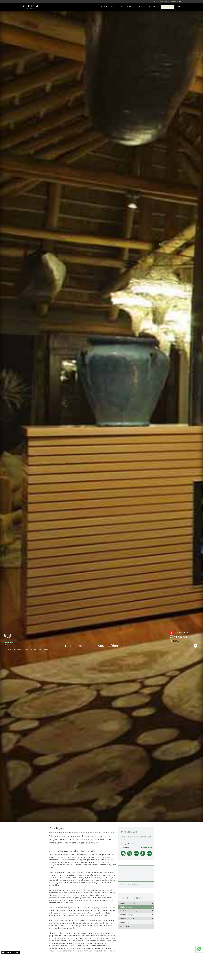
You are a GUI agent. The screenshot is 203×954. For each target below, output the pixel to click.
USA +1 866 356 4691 (176, 1)
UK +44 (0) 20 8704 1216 (163, 1)
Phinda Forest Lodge (136, 903)
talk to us (168, 7)
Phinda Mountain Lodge (136, 911)
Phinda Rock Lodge (136, 922)
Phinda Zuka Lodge (136, 918)
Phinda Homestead (136, 907)
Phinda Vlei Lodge (136, 915)
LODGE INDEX (125, 926)
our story (152, 7)
